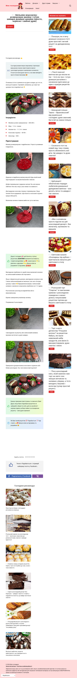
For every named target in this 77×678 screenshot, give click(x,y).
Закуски (55, 3)
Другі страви (46, 3)
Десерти (35, 3)
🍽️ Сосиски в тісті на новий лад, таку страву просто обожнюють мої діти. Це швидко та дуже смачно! (59, 150)
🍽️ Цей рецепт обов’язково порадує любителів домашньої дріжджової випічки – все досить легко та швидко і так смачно (60, 187)
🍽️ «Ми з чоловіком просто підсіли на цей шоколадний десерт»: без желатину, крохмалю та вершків (60, 224)
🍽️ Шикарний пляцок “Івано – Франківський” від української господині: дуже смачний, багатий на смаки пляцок (60, 115)
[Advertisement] (24, 44)
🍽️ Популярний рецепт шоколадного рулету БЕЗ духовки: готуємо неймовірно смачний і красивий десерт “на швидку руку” (18, 624)
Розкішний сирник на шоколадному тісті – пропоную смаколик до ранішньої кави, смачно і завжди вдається (17, 537)
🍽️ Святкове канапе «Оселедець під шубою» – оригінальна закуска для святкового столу (60, 258)
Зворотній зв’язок (11, 666)
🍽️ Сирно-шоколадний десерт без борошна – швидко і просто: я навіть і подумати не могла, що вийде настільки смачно (18, 594)
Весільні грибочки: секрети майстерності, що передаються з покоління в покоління (16, 653)
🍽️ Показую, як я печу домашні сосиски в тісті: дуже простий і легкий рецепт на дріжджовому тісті (59, 41)
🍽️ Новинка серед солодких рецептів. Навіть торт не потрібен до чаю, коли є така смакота (18, 565)
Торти (51, 305)
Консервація (29, 8)
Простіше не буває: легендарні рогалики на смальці (15, 509)
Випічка (27, 3)
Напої (37, 8)
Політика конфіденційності (24, 666)
